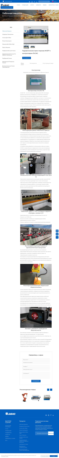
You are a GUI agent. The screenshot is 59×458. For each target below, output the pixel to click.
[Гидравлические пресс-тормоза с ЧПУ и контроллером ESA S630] (47, 397)
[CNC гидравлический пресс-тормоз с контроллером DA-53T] (36, 397)
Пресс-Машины (6, 47)
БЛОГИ (32, 4)
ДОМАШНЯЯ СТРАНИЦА (8, 426)
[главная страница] (10, 414)
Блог (6, 440)
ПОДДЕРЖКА (8, 432)
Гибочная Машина (6, 31)
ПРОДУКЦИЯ (25, 4)
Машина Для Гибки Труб (8, 44)
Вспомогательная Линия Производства (8, 66)
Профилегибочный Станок (8, 50)
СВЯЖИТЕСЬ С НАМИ (53, 4)
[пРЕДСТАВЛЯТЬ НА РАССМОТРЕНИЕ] (49, 1)
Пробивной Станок (7, 58)
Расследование (26, 57)
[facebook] (29, 1)
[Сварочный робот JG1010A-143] (25, 397)
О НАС (18, 4)
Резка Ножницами (6, 40)
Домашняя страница (7, 15)
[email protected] (8, 1)
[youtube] (32, 1)
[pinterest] (34, 1)
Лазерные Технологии (7, 34)
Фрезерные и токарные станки (8, 62)
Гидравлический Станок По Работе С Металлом (9, 54)
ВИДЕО (44, 4)
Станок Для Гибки (6, 37)
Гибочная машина (24, 15)
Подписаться (51, 433)
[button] (48, 390)
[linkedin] (36, 1)
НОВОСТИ (38, 4)
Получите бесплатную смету (6, 7)
